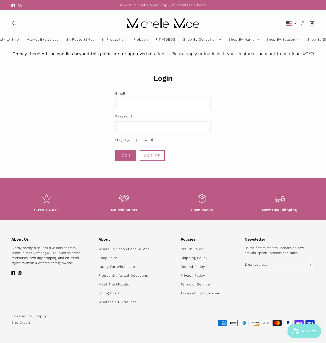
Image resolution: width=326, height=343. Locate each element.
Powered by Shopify (29, 316)
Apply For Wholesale (117, 267)
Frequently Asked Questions (123, 275)
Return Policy (192, 249)
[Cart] (312, 23)
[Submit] (310, 264)
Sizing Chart (109, 293)
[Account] (302, 23)
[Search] (14, 23)
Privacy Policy (193, 275)
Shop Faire (108, 258)
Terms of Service (195, 284)
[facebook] (13, 5)
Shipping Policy (194, 258)
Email (120, 93)
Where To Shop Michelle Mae (124, 249)
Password (123, 116)
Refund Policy (193, 267)
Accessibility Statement (202, 293)
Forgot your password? (135, 140)
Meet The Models (114, 284)
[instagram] (19, 5)
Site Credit (20, 322)
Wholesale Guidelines (118, 302)
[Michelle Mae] (163, 23)
